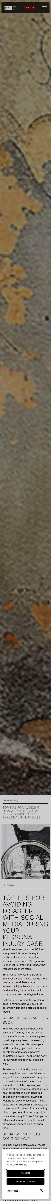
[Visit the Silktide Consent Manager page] (41, 1190)
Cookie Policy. (20, 1164)
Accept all (25, 1172)
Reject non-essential (25, 1181)
